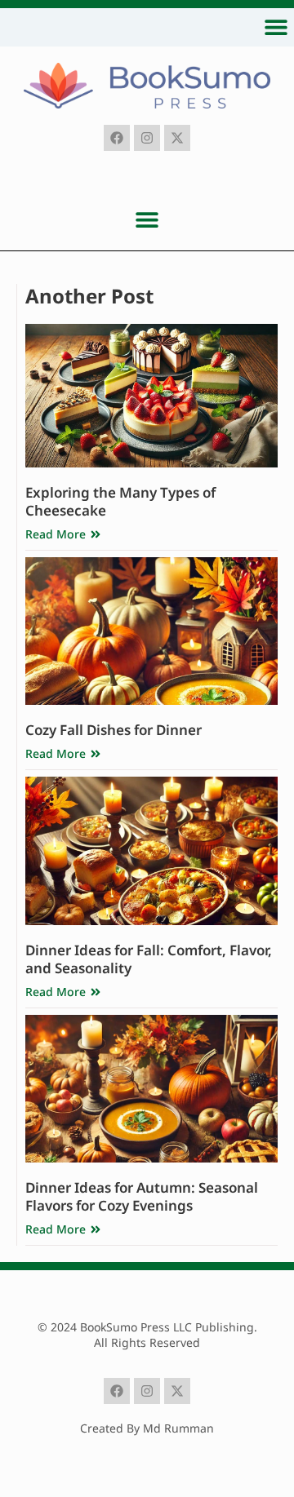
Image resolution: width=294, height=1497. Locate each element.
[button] (275, 26)
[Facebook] (117, 138)
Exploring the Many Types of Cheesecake (120, 501)
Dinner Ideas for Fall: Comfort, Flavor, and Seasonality (148, 959)
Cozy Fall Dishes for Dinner (113, 729)
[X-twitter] (177, 138)
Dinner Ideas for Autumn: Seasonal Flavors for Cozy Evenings (141, 1196)
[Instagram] (147, 138)
